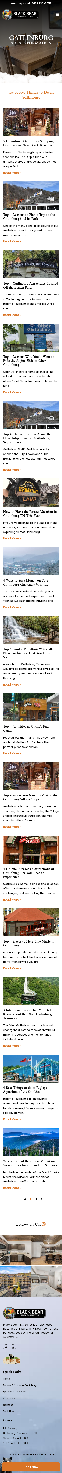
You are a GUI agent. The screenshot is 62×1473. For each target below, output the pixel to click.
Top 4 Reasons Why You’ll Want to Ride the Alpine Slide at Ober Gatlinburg (28, 361)
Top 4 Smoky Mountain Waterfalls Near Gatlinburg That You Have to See (28, 653)
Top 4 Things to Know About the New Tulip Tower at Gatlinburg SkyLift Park (27, 438)
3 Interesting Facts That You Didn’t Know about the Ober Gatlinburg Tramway (29, 1014)
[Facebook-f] (6, 1347)
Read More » (12, 173)
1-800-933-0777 (23, 1443)
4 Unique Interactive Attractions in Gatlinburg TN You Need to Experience (28, 873)
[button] (57, 14)
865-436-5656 (20, 1438)
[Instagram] (13, 1347)
